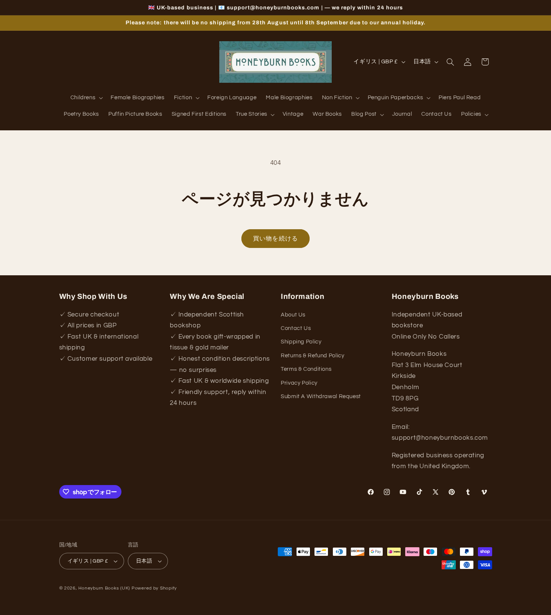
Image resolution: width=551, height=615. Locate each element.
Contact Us (296, 328)
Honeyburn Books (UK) (104, 588)
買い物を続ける (275, 239)
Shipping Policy (301, 342)
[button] (86, 98)
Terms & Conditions (306, 369)
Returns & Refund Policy (312, 355)
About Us (293, 315)
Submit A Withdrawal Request (321, 396)
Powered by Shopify (154, 588)
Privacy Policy (299, 383)
